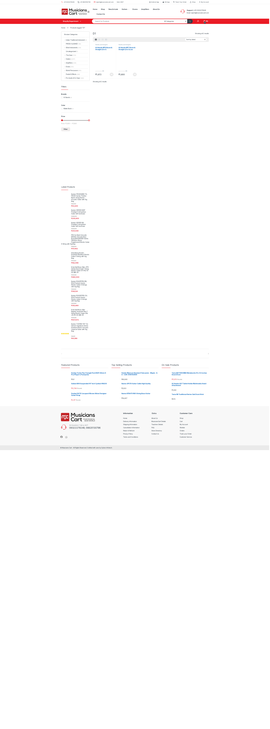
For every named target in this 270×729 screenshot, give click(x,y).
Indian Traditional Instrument (76, 40)
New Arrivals (113, 9)
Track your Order (186, 434)
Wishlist (182, 427)
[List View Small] (106, 39)
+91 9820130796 (85, 2)
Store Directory (156, 431)
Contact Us (101, 14)
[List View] (103, 39)
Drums (135, 9)
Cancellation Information (131, 427)
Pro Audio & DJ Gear (75, 78)
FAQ (152, 427)
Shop (193, 2)
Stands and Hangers (101, 44)
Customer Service (186, 437)
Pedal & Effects (73, 74)
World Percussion (73, 70)
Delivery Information (130, 421)
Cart (181, 421)
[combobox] (127, 21)
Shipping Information (130, 424)
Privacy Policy (128, 434)
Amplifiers (145, 9)
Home (95, 9)
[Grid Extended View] (99, 39)
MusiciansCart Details (158, 421)
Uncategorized (72, 51)
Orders (182, 431)
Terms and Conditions (130, 437)
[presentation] (208, 353)
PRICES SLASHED (73, 44)
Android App (155, 2)
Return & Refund (128, 431)
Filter (66, 129)
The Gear (71, 55)
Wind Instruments (73, 47)
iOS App (167, 2)
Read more (111, 74)
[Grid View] (96, 39)
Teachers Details (157, 424)
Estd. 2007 (120, 2)
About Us (156, 9)
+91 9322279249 (68, 2)
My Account (205, 2)
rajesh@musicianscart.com (105, 2)
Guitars (124, 9)
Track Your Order (181, 2)
